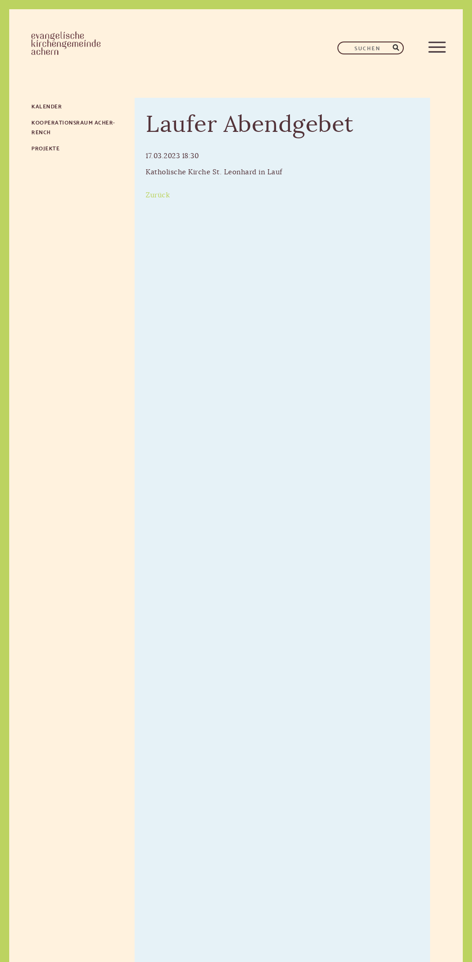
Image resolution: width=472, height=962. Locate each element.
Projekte (45, 148)
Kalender (46, 106)
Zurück (158, 195)
